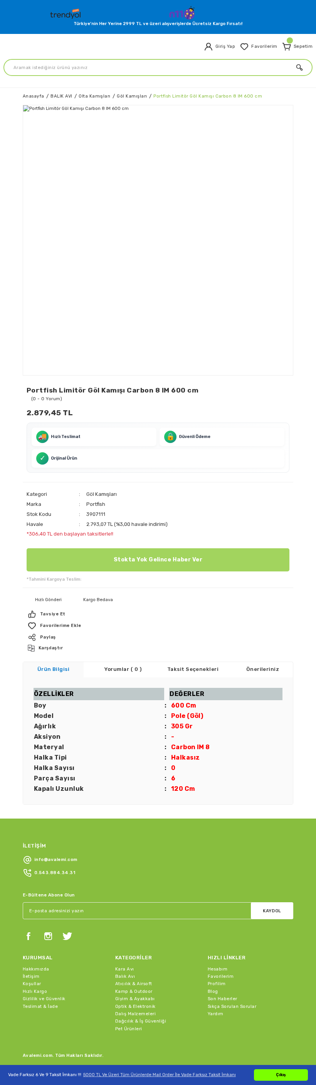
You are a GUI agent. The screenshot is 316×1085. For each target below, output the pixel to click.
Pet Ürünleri (128, 1028)
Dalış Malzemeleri (135, 1013)
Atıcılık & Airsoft (133, 983)
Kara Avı (124, 969)
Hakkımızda (36, 969)
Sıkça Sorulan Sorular (232, 1006)
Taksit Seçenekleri (193, 669)
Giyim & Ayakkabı (135, 998)
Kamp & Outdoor (134, 991)
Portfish (95, 504)
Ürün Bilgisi (53, 669)
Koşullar (32, 983)
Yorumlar (122, 669)
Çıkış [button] (281, 1074)
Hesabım (217, 969)
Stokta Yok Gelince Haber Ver (158, 559)
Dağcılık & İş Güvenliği (140, 1021)
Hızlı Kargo (35, 991)
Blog (213, 991)
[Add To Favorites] (158, 625)
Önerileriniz (262, 669)
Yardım (216, 1013)
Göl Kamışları (101, 494)
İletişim (31, 976)
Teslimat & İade (40, 1006)
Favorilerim (221, 976)
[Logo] (66, 12)
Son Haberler (222, 998)
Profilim (217, 983)
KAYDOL (272, 910)
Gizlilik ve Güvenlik (44, 998)
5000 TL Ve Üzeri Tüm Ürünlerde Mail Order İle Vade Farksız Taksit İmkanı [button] (159, 1074)
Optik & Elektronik (135, 1006)
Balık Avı (125, 976)
